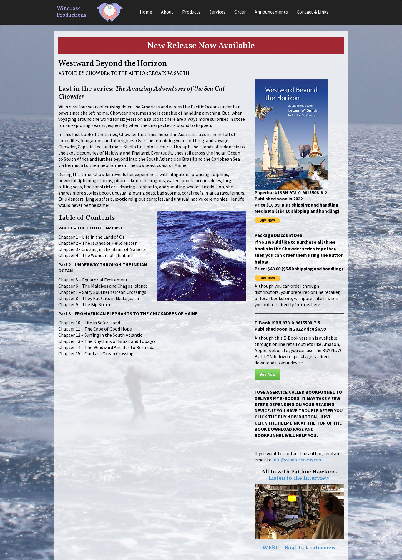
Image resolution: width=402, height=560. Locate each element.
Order (240, 12)
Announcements (271, 12)
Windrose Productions (72, 11)
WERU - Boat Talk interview (299, 548)
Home (146, 12)
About (167, 12)
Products (191, 12)
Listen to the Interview (299, 478)
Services (217, 12)
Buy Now (267, 374)
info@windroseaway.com (298, 459)
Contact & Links (312, 12)
